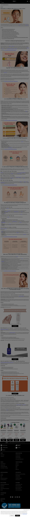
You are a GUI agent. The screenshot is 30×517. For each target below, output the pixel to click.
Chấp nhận (17, 515)
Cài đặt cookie (12, 515)
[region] (15, 513)
